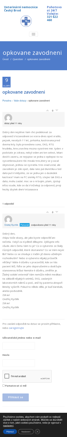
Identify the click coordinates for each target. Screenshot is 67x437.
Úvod (5, 59)
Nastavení (25, 431)
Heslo (5, 354)
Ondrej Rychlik (11, 224)
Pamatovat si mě (16, 385)
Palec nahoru (47, 109)
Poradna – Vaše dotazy (14, 100)
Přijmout (10, 431)
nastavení (8, 425)
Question (18, 59)
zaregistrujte (16, 327)
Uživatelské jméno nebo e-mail (21, 337)
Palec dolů (56, 111)
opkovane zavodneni (23, 92)
